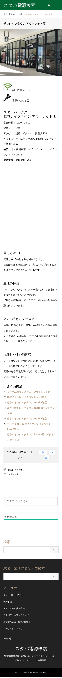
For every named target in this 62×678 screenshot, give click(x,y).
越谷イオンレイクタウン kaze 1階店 (27, 397)
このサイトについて (12, 628)
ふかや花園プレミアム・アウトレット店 (28, 391)
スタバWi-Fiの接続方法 (14, 608)
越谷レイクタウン (16, 469)
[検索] (49, 5)
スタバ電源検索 (31, 648)
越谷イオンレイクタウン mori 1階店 (27, 418)
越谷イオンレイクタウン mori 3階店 (27, 402)
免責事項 (7, 601)
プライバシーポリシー (13, 594)
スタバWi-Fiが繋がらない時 (16, 614)
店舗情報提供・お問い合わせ (16, 621)
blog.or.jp (7, 638)
